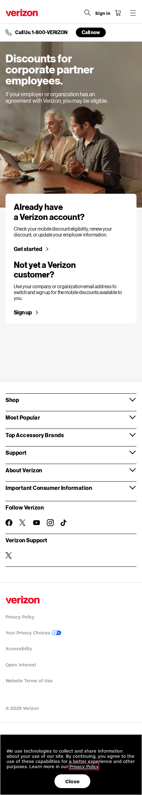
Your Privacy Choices (29, 632)
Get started (28, 249)
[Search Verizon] (87, 12)
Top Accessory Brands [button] (35, 435)
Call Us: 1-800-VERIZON (41, 32)
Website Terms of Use (29, 680)
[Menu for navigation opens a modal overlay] (133, 12)
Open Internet (21, 664)
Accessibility (19, 648)
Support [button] (16, 452)
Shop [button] (12, 399)
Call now (91, 32)
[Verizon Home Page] (22, 12)
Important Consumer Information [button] (49, 487)
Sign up (23, 312)
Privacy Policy (20, 617)
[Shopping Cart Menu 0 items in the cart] (117, 12)
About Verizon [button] (24, 470)
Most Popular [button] (23, 417)
